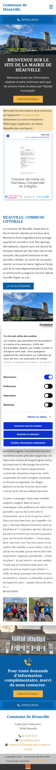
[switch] (48, 386)
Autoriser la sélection (28, 434)
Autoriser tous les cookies (28, 425)
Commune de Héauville (15, 7)
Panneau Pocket (30, 115)
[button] (28, 19)
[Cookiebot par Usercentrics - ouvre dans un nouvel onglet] (40, 325)
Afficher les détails (37, 417)
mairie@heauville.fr (29, 740)
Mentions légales (40, 761)
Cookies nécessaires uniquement (28, 442)
